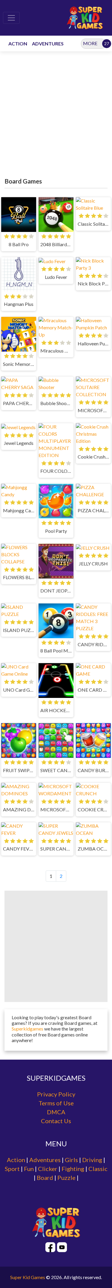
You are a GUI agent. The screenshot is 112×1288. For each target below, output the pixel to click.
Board (45, 1177)
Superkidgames (28, 1028)
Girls (71, 1159)
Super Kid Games (27, 1277)
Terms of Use (56, 1103)
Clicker (47, 1168)
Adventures (45, 1159)
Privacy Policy (56, 1094)
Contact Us (56, 1120)
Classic (98, 1168)
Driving (92, 1159)
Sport (12, 1168)
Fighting (73, 1168)
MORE (90, 43)
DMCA (56, 1111)
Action (16, 1159)
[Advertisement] (56, 116)
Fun (29, 1168)
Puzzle (66, 1177)
